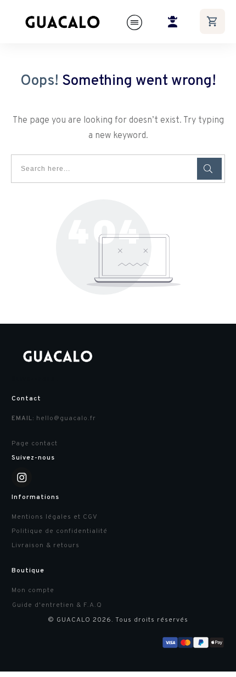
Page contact (35, 443)
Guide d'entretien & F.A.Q (57, 605)
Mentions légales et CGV (55, 517)
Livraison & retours (46, 545)
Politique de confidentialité (60, 531)
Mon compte (33, 590)
